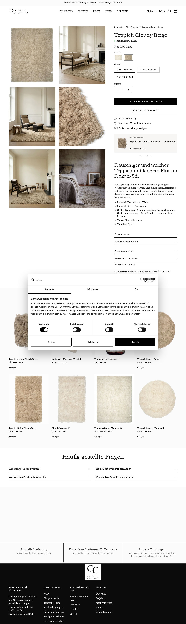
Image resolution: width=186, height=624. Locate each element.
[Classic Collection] (23, 11)
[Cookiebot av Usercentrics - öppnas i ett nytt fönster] (142, 280)
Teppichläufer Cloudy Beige (23, 428)
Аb (16, 362)
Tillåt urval (93, 342)
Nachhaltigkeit (104, 602)
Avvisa (51, 342)
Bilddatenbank (104, 611)
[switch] (77, 330)
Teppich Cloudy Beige (148, 359)
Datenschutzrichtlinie (56, 621)
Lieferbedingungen (54, 611)
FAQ (46, 593)
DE (160, 11)
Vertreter (75, 604)
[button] (170, 11)
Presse (73, 613)
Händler (74, 609)
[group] (93, 3)
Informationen (52, 587)
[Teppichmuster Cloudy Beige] (122, 143)
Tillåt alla (134, 342)
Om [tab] (136, 289)
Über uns (101, 587)
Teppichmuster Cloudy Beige (145, 141)
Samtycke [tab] (49, 289)
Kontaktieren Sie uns (125, 271)
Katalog (100, 607)
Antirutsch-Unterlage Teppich (66, 359)
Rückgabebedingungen (56, 616)
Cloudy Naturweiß (61, 428)
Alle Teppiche (132, 27)
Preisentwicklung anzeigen (133, 128)
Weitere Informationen (126, 242)
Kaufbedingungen (53, 607)
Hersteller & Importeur (126, 258)
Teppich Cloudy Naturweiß (108, 428)
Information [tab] (93, 289)
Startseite (118, 27)
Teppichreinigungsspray (106, 359)
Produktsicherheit (123, 251)
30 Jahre (100, 598)
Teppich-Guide (52, 602)
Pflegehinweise (122, 234)
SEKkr (150, 11)
